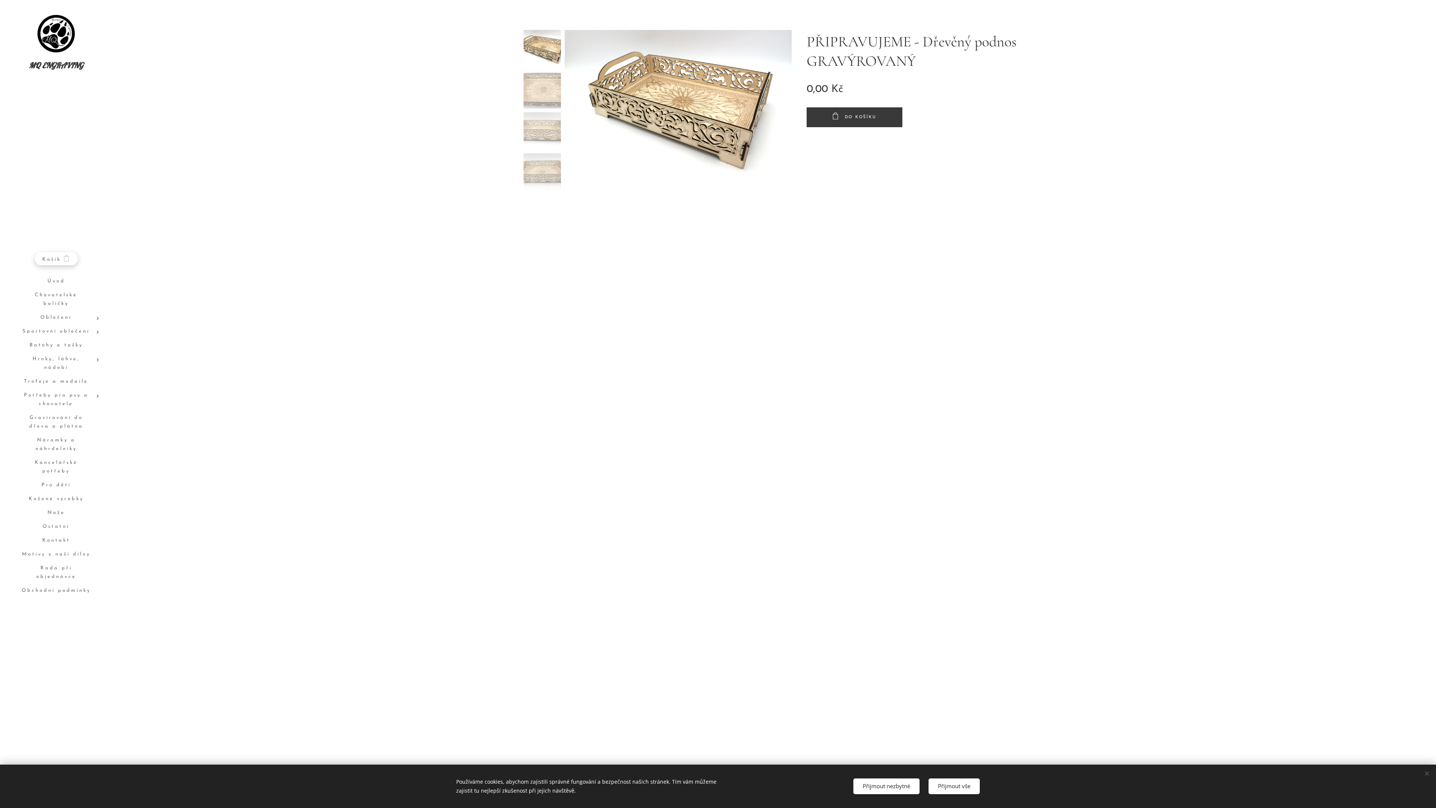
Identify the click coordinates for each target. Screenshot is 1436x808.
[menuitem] (56, 281)
